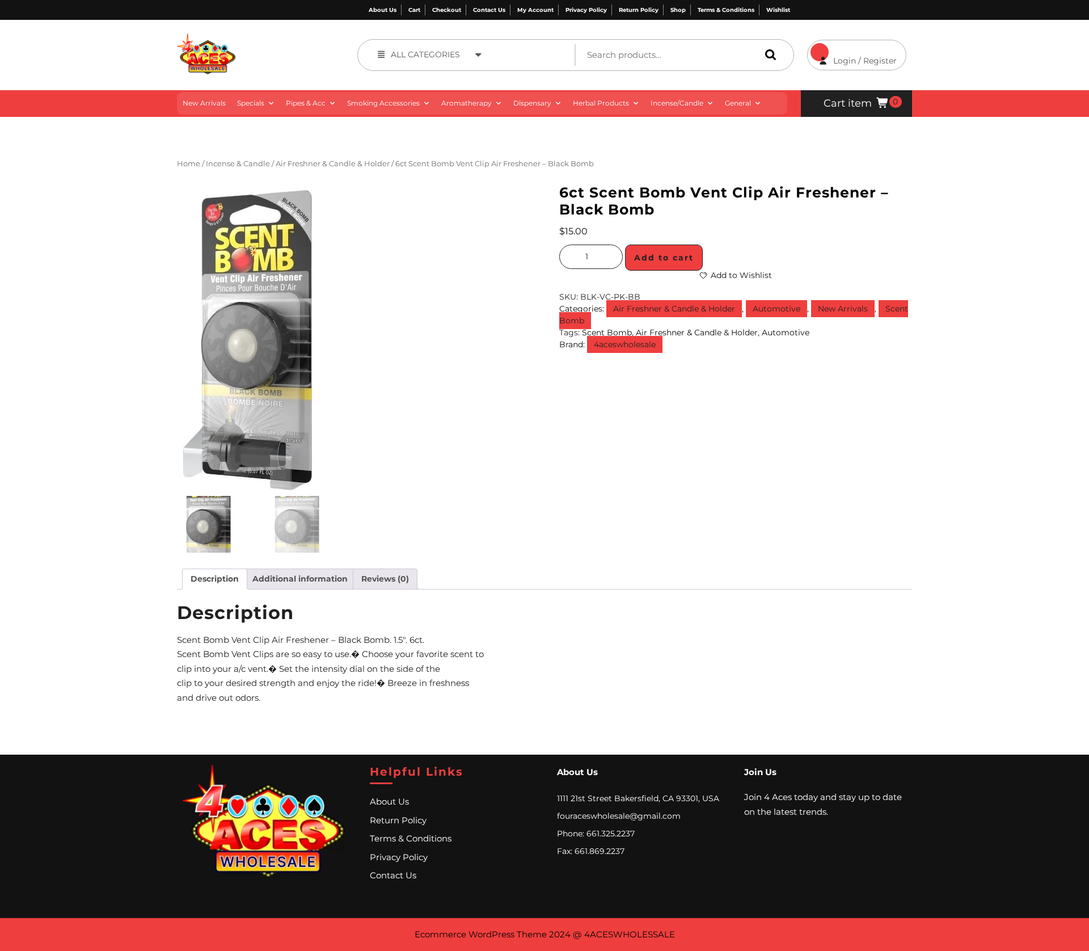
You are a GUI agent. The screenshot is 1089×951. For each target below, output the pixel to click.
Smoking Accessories (383, 103)
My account (535, 10)
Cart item (848, 103)
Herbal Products (601, 103)
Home (188, 163)
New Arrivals (204, 103)
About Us (382, 10)
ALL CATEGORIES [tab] (425, 54)
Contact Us (489, 10)
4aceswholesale (625, 344)
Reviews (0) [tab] (385, 579)
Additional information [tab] (300, 579)
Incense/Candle (677, 103)
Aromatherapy (466, 103)
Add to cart (664, 258)
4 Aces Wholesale (276, 39)
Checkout (446, 10)
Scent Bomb (607, 332)
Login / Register (852, 53)
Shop (678, 10)
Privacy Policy (586, 10)
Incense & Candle (238, 163)
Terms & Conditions (726, 10)
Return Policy (639, 10)
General (738, 103)
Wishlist (778, 10)
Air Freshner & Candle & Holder (333, 163)
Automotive (776, 309)
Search (768, 54)
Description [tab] (215, 579)
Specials (250, 103)
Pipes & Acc (306, 103)
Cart (414, 10)
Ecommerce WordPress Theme (481, 934)
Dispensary (532, 103)
